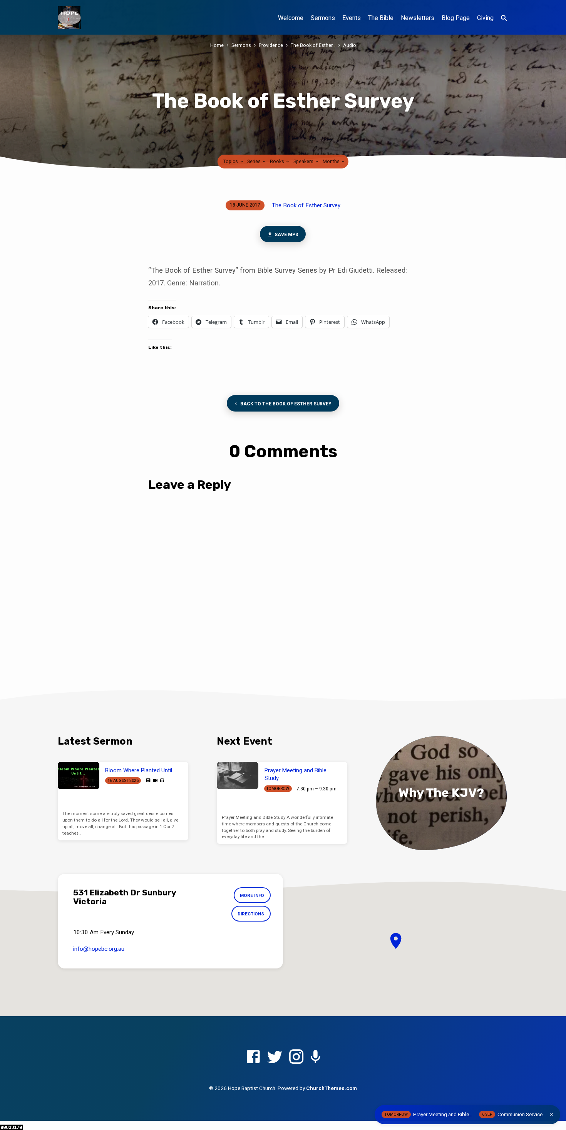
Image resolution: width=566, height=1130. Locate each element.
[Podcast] (315, 1057)
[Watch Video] (155, 780)
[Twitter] (274, 1057)
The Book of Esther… (313, 45)
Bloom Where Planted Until (138, 770)
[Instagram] (296, 1057)
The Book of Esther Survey (306, 205)
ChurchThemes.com (331, 1088)
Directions (251, 914)
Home (217, 45)
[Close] (551, 1114)
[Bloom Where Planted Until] (78, 776)
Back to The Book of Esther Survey (285, 404)
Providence (271, 45)
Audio (349, 45)
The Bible (381, 18)
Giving (485, 18)
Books (277, 161)
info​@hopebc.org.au (98, 948)
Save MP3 (286, 234)
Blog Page (456, 18)
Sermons (323, 18)
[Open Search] (504, 18)
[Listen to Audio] (161, 780)
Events (351, 18)
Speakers (304, 161)
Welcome (290, 18)
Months (332, 161)
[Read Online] (148, 780)
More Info (252, 895)
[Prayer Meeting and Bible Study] (237, 776)
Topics (231, 161)
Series (254, 161)
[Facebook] (253, 1057)
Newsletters (417, 18)
